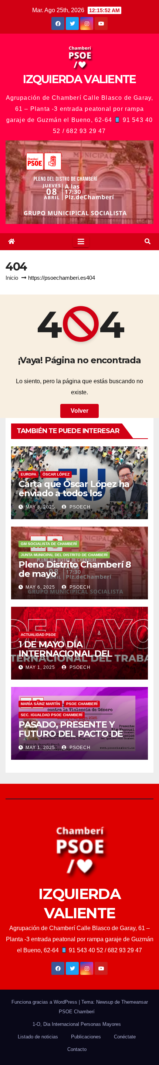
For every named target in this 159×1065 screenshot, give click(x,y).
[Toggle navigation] (81, 241)
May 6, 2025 (40, 587)
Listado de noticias (38, 1037)
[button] (147, 241)
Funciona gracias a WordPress (45, 1002)
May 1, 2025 (40, 667)
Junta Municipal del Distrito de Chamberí (64, 555)
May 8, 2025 (40, 507)
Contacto (77, 1049)
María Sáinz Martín (40, 704)
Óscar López (56, 474)
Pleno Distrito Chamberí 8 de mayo (74, 569)
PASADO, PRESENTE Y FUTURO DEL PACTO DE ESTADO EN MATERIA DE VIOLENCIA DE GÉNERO (72, 738)
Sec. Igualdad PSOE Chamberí (51, 715)
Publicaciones (86, 1037)
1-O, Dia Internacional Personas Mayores (77, 1024)
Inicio (12, 278)
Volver (79, 411)
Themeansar (134, 1002)
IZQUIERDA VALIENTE (79, 79)
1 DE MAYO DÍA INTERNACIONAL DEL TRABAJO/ (65, 653)
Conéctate (125, 1037)
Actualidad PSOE (38, 635)
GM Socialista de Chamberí (49, 544)
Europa (28, 474)
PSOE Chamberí (82, 704)
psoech (79, 507)
